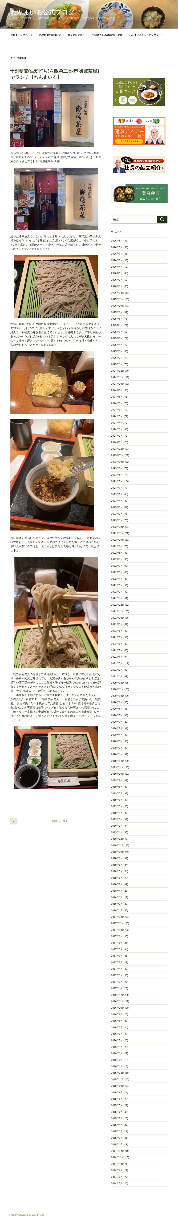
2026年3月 (117, 273)
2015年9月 (117, 1092)
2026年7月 (117, 247)
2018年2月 (117, 903)
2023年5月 (117, 494)
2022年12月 (117, 526)
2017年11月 (117, 923)
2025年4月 (117, 344)
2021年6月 (117, 643)
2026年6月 (117, 253)
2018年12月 (117, 838)
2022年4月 (117, 578)
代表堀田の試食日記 (50, 35)
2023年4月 (117, 500)
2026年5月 (117, 260)
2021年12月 (117, 604)
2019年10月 (117, 773)
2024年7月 (117, 403)
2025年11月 (117, 299)
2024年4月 (117, 422)
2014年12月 (117, 1150)
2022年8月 (117, 552)
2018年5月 (117, 884)
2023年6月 (117, 487)
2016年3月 (117, 1053)
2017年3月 (117, 975)
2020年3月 (117, 741)
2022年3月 (117, 585)
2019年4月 (117, 812)
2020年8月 (117, 708)
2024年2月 (117, 435)
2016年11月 (117, 1001)
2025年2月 (117, 357)
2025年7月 (117, 325)
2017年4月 (117, 968)
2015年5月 (117, 1118)
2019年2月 (117, 825)
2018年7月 (117, 871)
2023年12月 (117, 448)
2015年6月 (117, 1112)
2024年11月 (117, 377)
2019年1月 (117, 832)
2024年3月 (117, 429)
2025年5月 (117, 338)
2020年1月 (117, 754)
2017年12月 (117, 916)
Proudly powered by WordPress (26, 1214)
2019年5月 (117, 806)
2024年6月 (117, 409)
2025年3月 (117, 351)
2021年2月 (117, 669)
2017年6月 (117, 955)
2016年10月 (117, 1007)
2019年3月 (117, 819)
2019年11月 (117, 767)
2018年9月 (117, 858)
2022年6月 (117, 565)
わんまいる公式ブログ (42, 12)
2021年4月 (117, 656)
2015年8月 (117, 1098)
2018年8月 (117, 864)
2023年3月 (117, 507)
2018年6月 (117, 877)
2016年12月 (117, 994)
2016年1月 (117, 1066)
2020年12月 (117, 682)
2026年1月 (117, 286)
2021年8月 (117, 630)
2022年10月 (117, 539)
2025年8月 (117, 318)
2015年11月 (117, 1079)
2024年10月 (117, 383)
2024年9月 (117, 390)
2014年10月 (117, 1163)
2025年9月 (117, 312)
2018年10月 (117, 851)
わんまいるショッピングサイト (146, 35)
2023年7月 (117, 481)
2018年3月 (117, 897)
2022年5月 (117, 572)
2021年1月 (117, 676)
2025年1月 (117, 364)
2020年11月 (117, 689)
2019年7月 (117, 793)
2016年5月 (117, 1040)
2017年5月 (117, 962)
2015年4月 (117, 1124)
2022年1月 (117, 598)
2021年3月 (117, 663)
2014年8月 (117, 1177)
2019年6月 (117, 799)
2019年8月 (117, 786)
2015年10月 (117, 1085)
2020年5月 (117, 728)
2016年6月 (117, 1033)
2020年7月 (117, 715)
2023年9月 (117, 468)
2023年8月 (117, 474)
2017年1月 (117, 988)
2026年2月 (117, 279)
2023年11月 (117, 455)
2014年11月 (117, 1157)
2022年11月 (117, 533)
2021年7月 (117, 637)
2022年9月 (117, 546)
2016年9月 (117, 1014)
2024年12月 (117, 370)
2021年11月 (117, 611)
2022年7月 (117, 559)
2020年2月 (117, 747)
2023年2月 (117, 513)
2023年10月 (117, 461)
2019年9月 (117, 780)
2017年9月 (117, 936)
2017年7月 (117, 949)
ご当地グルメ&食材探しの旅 (107, 35)
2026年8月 (117, 240)
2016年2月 (117, 1060)
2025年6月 (117, 331)
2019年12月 (117, 760)
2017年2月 (117, 981)
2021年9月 (117, 624)
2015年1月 (117, 1144)
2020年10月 (117, 695)
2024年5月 (117, 416)
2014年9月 (117, 1170)
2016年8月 (117, 1020)
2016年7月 (117, 1027)
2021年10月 (117, 617)
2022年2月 (117, 591)
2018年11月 (117, 845)
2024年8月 (117, 396)
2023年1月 (117, 520)
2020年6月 (117, 721)
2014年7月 (117, 1183)
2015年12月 (117, 1072)
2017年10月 (117, 929)
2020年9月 (117, 702)
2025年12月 (117, 292)
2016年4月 (117, 1046)
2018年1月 (117, 910)
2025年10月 (117, 305)
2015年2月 (117, 1137)
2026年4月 (117, 266)
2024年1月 (117, 442)
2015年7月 (117, 1105)
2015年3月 (117, 1131)
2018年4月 (117, 890)
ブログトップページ (21, 35)
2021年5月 (117, 650)
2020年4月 (117, 734)
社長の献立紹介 (76, 35)
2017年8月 (117, 943)
